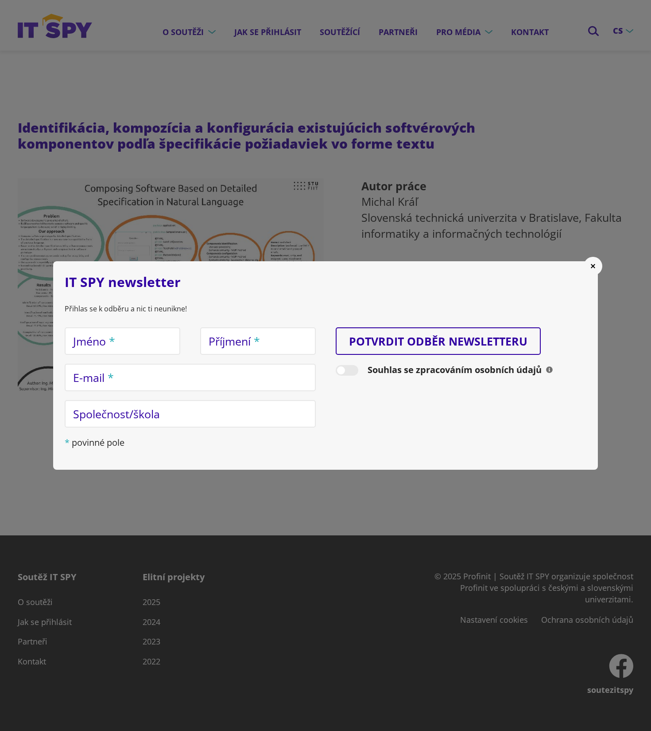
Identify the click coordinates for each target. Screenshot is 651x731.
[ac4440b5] (549, 369)
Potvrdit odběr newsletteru (438, 341)
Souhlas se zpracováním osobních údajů (455, 370)
